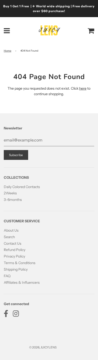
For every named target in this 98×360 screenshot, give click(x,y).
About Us (11, 230)
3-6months (13, 199)
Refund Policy (14, 249)
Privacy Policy (14, 256)
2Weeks (10, 193)
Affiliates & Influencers (22, 282)
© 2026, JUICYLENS (43, 347)
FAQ (7, 276)
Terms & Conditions (19, 263)
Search (9, 237)
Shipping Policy (16, 269)
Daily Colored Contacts (22, 187)
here (82, 88)
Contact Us (12, 243)
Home (7, 50)
